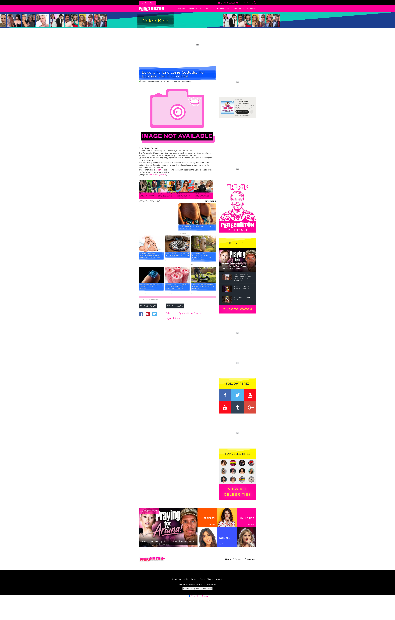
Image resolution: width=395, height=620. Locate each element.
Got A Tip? (147, 3)
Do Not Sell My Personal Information (197, 588)
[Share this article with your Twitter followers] (154, 314)
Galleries (251, 559)
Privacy (194, 579)
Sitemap (210, 579)
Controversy (223, 9)
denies (160, 170)
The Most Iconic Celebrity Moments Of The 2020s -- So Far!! (147, 195)
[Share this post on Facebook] (141, 314)
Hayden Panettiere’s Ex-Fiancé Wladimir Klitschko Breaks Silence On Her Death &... (166, 196)
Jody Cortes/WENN (157, 175)
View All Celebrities (237, 491)
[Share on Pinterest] (148, 314)
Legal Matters (173, 318)
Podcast (251, 9)
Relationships (207, 9)
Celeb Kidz (171, 313)
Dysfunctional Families (190, 313)
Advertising (184, 579)
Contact (219, 579)
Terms (202, 579)
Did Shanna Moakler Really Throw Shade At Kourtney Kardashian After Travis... (202, 196)
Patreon (181, 9)
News (228, 559)
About (174, 579)
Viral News (238, 9)
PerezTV (193, 9)
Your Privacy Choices (199, 596)
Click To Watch (237, 309)
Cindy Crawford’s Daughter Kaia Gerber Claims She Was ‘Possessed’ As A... (184, 196)
